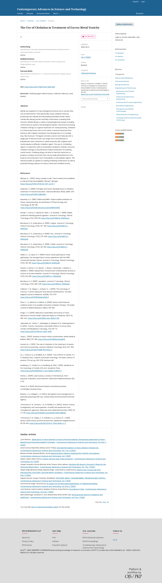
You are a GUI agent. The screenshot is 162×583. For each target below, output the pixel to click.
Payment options (59, 545)
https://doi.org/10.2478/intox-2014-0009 (36, 331)
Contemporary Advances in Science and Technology (51, 9)
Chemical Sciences (88, 73)
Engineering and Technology (125, 88)
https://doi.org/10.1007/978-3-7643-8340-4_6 (48, 423)
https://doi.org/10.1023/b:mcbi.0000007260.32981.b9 (46, 413)
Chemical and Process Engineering (129, 102)
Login (143, 2)
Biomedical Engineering (124, 106)
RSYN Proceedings (90, 541)
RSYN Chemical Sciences (93, 537)
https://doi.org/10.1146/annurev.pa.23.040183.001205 (40, 208)
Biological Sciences (122, 85)
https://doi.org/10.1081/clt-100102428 (46, 263)
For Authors (119, 56)
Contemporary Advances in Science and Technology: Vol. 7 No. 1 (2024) (67, 467)
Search (140, 13)
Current (20, 13)
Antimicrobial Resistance (124, 78)
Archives (30, 13)
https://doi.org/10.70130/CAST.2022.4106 (39, 87)
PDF (87, 36)
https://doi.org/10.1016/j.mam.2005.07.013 (43, 318)
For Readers (119, 53)
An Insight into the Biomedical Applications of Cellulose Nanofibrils (72, 484)
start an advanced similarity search (45, 507)
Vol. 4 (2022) (41, 21)
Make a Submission (124, 24)
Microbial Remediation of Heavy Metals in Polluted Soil (78, 448)
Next (104, 502)
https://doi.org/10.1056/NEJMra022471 (34, 297)
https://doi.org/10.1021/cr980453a (33, 194)
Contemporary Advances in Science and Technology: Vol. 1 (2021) (45, 456)
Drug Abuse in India (76, 489)
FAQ (54, 537)
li (116, 540)
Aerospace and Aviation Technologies (125, 110)
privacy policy (28, 541)
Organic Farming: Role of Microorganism (58, 459)
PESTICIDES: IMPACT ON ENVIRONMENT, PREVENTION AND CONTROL (81, 478)
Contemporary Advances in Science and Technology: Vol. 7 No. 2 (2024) (48, 450)
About (55, 13)
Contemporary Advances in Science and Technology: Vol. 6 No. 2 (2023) (48, 486)
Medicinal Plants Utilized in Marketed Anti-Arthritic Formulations (75, 453)
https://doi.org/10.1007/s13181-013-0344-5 (36, 350)
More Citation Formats (90, 99)
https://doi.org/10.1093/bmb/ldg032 (51, 339)
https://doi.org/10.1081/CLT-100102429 (46, 276)
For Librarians (120, 60)
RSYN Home (27, 545)
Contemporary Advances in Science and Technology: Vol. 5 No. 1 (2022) (57, 497)
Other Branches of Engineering (127, 114)
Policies (55, 541)
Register (136, 2)
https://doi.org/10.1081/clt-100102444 (55, 218)
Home (22, 21)
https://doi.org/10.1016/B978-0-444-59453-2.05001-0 (40, 371)
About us (26, 537)
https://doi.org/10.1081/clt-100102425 (56, 284)
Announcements (43, 13)
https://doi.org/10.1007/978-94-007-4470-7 (37, 184)
